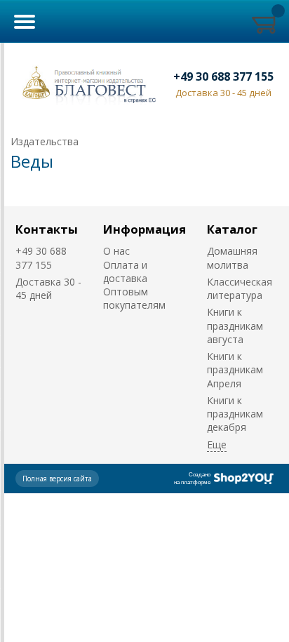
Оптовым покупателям (134, 298)
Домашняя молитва (232, 257)
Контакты (46, 229)
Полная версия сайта (57, 478)
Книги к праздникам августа (235, 325)
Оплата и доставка (125, 271)
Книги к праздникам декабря (235, 414)
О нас (116, 251)
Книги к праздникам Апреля (235, 369)
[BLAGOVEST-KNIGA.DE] (86, 83)
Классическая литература (239, 288)
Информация (144, 229)
